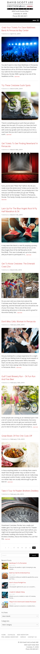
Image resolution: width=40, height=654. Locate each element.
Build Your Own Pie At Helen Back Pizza (19, 573)
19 (22, 548)
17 (14, 548)
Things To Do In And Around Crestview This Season (22, 602)
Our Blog (11, 635)
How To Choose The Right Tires (17, 582)
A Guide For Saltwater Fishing (17, 592)
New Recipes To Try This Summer (18, 563)
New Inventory (23, 635)
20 (26, 548)
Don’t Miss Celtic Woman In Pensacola (18, 321)
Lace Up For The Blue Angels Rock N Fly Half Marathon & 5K (19, 210)
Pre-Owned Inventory (9, 637)
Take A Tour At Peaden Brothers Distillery (19, 490)
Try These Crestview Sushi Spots (16, 85)
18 (18, 548)
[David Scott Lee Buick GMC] (20, 5)
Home (3, 635)
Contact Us (32, 637)
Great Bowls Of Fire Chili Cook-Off (16, 435)
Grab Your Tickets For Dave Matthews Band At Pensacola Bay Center (18, 29)
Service (23, 637)
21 (30, 548)
